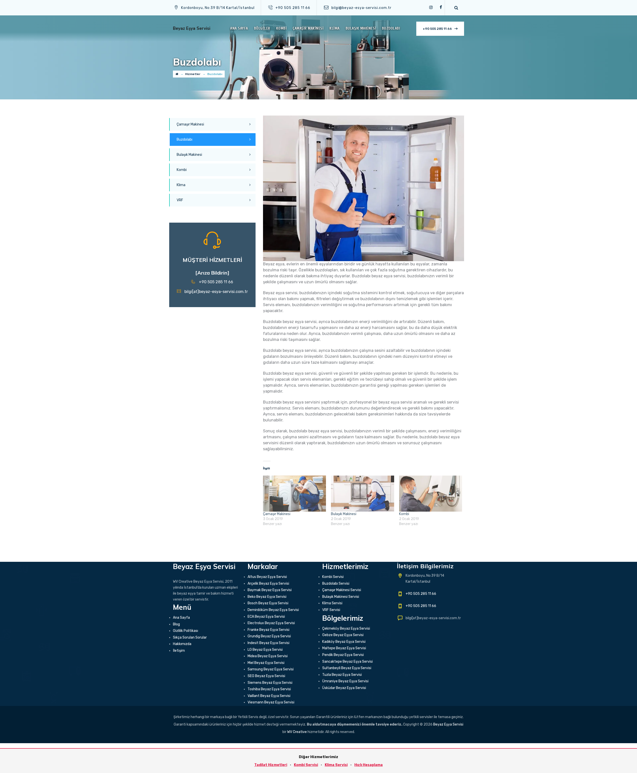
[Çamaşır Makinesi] (294, 494)
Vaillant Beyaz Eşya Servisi (269, 696)
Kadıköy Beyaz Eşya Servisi (344, 642)
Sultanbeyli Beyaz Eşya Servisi (346, 668)
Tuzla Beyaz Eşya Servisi (342, 675)
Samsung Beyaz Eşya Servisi (271, 669)
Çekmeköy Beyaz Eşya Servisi (346, 628)
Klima (334, 28)
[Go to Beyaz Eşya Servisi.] (176, 74)
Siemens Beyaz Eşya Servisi (270, 683)
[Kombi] (430, 494)
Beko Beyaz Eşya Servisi (267, 597)
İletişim (179, 651)
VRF (180, 200)
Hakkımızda (182, 644)
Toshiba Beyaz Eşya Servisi (269, 689)
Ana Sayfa (239, 28)
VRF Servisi (331, 610)
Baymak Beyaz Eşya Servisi (270, 590)
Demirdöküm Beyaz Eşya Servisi (273, 610)
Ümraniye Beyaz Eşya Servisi (345, 681)
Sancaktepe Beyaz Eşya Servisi (347, 661)
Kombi (281, 28)
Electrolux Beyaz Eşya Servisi (271, 623)
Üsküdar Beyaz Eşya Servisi (344, 688)
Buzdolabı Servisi (335, 583)
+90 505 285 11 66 (437, 29)
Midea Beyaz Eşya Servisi (268, 656)
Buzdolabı (391, 28)
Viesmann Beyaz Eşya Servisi (271, 702)
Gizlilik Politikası (185, 631)
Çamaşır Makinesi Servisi (341, 590)
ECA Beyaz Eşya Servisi (266, 616)
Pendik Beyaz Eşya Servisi (343, 655)
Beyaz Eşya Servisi (191, 28)
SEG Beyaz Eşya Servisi (266, 676)
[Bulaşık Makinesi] (362, 494)
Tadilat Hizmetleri (270, 765)
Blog (176, 624)
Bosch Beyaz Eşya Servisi (268, 603)
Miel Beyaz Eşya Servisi (266, 663)
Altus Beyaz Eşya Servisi (267, 577)
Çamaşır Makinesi (308, 28)
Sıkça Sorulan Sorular (190, 637)
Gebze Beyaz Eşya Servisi (343, 635)
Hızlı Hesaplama (368, 765)
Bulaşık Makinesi (361, 28)
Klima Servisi (332, 603)
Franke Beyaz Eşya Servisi (268, 630)
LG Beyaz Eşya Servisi (265, 650)
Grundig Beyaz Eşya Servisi (269, 636)
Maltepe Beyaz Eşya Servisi (344, 648)
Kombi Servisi (333, 577)
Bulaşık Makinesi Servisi (340, 597)
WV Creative (297, 732)
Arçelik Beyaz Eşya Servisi (268, 583)
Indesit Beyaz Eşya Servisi (268, 643)
